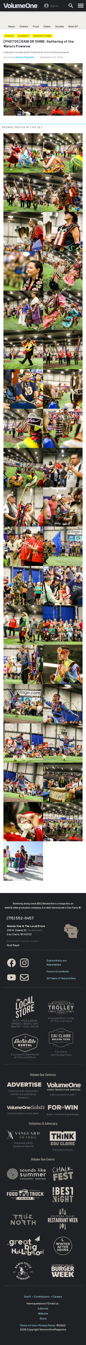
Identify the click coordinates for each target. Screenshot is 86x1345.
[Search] (70, 5)
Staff (27, 1296)
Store (43, 1318)
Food (36, 26)
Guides (59, 26)
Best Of (73, 26)
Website (43, 1313)
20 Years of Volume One (61, 978)
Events (24, 26)
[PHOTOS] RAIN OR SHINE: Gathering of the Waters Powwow (38, 43)
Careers (57, 1296)
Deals (47, 26)
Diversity (23, 36)
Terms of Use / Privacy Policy (37, 1325)
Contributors (42, 1296)
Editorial (43, 1308)
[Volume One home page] (22, 6)
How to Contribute (58, 971)
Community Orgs (42, 36)
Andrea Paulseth (24, 57)
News (11, 26)
